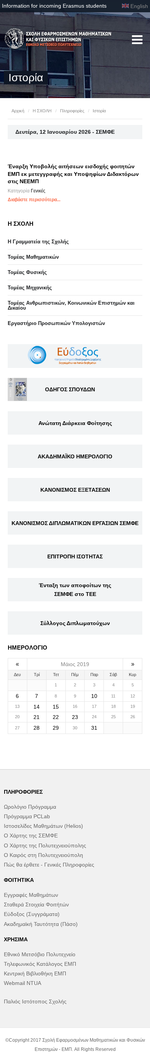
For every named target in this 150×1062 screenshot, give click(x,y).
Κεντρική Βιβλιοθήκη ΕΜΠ (35, 973)
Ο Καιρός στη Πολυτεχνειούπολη (43, 855)
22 (56, 717)
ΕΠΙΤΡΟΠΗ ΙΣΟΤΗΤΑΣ (75, 556)
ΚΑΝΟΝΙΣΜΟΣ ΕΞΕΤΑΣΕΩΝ (75, 490)
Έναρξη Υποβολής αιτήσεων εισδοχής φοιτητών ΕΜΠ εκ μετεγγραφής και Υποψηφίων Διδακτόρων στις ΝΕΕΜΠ (73, 173)
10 (94, 696)
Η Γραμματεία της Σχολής (38, 242)
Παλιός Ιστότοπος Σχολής (35, 1001)
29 (56, 728)
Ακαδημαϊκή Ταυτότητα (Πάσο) (41, 924)
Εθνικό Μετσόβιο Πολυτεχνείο (39, 954)
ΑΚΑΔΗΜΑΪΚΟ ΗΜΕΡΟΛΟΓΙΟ (75, 456)
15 (56, 707)
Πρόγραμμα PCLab (27, 816)
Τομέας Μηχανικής (30, 288)
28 (36, 728)
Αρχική (18, 110)
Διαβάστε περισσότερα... (34, 199)
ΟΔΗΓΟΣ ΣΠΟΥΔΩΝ (70, 389)
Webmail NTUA (22, 983)
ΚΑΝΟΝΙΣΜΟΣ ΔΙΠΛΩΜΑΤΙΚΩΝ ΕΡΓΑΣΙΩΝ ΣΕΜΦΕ (75, 523)
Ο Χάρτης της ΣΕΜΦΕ (31, 835)
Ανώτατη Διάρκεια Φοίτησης (75, 423)
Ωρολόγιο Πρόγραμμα (30, 807)
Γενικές (38, 191)
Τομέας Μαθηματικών (33, 257)
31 (94, 728)
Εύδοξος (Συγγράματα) (32, 914)
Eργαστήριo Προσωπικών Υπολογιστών (56, 323)
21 (36, 717)
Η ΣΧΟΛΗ (42, 110)
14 (36, 707)
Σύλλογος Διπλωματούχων (75, 623)
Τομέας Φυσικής (27, 272)
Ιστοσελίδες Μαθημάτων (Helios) (43, 826)
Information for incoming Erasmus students (54, 6)
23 (75, 717)
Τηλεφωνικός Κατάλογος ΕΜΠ (40, 964)
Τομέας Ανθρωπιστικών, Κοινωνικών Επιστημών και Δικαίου (71, 305)
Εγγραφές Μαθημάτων (31, 895)
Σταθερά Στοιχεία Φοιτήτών (36, 904)
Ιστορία (99, 110)
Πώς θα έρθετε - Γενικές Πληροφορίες (49, 865)
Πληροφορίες (72, 110)
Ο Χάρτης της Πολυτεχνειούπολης (45, 845)
